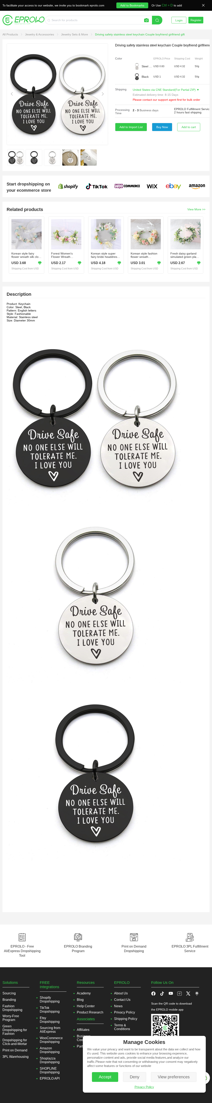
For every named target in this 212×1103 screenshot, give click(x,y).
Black (145, 76)
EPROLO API (50, 1078)
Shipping (120, 89)
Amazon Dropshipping (50, 1050)
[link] (10, 34)
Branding (9, 999)
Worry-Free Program (10, 1018)
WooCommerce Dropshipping (51, 1040)
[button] (162, 993)
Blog (80, 999)
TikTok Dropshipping (50, 1009)
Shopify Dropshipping (50, 999)
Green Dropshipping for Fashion (14, 1029)
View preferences (174, 1077)
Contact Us (122, 999)
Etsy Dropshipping (50, 1019)
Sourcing (9, 993)
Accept (105, 1077)
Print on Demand (14, 1050)
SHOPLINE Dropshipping (50, 1070)
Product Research (90, 1012)
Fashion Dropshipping (12, 1008)
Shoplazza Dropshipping (50, 1060)
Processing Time (122, 111)
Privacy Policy (144, 1087)
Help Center (86, 1006)
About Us (121, 993)
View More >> (196, 209)
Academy (84, 993)
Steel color (147, 66)
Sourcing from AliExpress (50, 1029)
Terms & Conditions (122, 1027)
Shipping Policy (125, 1019)
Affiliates (83, 1029)
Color (118, 58)
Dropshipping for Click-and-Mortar (14, 1042)
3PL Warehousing (15, 1056)
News (118, 1006)
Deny (134, 1077)
